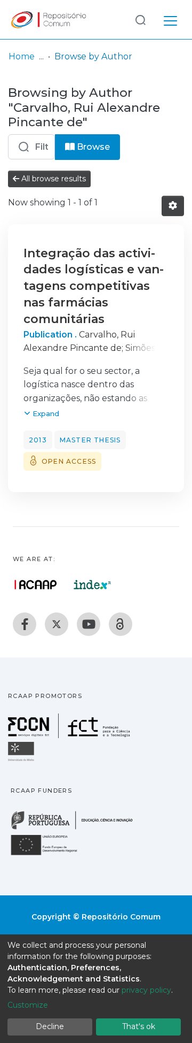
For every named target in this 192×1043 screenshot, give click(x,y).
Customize (27, 1005)
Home (22, 56)
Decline (50, 1026)
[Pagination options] (173, 206)
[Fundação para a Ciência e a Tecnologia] (70, 735)
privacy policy (146, 990)
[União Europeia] (50, 854)
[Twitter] (56, 624)
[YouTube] (88, 624)
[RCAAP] (120, 624)
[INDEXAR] (92, 584)
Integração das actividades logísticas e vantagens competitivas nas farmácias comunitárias (93, 286)
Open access (69, 461)
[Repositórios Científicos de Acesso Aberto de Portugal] (36, 584)
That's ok (138, 1026)
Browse (92, 147)
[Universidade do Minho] (22, 760)
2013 (38, 440)
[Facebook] (24, 624)
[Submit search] (140, 19)
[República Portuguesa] (77, 828)
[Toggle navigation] (170, 19)
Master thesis (90, 440)
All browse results (52, 178)
